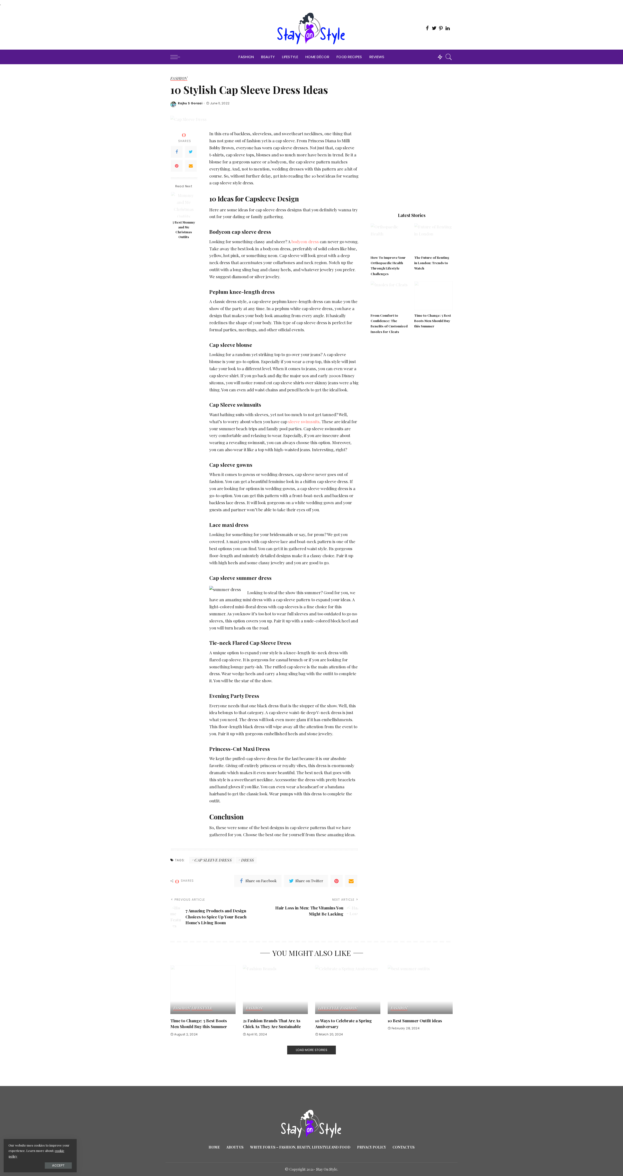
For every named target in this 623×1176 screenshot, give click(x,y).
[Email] (191, 166)
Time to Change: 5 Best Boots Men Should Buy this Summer (432, 320)
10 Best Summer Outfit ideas (415, 1020)
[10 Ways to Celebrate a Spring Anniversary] (347, 989)
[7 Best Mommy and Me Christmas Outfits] (184, 204)
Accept (58, 1165)
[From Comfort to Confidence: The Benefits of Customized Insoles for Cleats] (390, 295)
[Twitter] (191, 152)
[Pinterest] (177, 166)
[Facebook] (177, 152)
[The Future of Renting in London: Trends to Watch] (433, 237)
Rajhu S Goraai (190, 103)
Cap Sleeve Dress (213, 859)
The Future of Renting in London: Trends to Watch (431, 262)
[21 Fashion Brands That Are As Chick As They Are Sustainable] (275, 989)
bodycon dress (305, 241)
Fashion (178, 78)
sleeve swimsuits (304, 421)
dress (247, 859)
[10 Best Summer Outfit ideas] (420, 989)
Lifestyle (202, 1008)
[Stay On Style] (311, 28)
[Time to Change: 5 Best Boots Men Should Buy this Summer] (433, 295)
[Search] (449, 57)
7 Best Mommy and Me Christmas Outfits (184, 229)
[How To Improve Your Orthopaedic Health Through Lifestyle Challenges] (390, 237)
